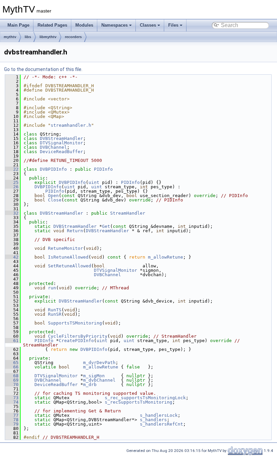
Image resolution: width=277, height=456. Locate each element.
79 (12, 424)
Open (53, 195)
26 (12, 186)
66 (12, 366)
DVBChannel (53, 147)
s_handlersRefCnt (161, 424)
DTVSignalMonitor (61, 142)
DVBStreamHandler (61, 138)
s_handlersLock (159, 415)
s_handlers (153, 419)
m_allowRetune (165, 257)
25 (12, 182)
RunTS (54, 309)
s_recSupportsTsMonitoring (138, 402)
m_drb (90, 384)
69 (12, 380)
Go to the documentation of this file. (43, 69)
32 (12, 213)
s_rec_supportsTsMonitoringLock (145, 397)
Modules (84, 25)
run (52, 287)
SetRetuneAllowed (69, 265)
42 (12, 257)
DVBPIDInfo (53, 169)
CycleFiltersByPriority (77, 336)
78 (12, 419)
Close (54, 199)
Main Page (18, 25)
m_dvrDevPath (99, 362)
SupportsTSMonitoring (75, 323)
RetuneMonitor (65, 248)
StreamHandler (127, 213)
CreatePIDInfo (76, 340)
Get (106, 226)
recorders (73, 37)
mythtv (10, 37)
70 (12, 384)
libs (28, 37)
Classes (148, 25)
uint (94, 182)
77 (12, 415)
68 (12, 375)
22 (12, 169)
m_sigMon (94, 375)
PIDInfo (103, 169)
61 (12, 340)
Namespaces (114, 25)
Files (173, 25)
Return (75, 230)
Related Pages (52, 25)
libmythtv (48, 37)
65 (12, 362)
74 (12, 402)
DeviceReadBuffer (61, 151)
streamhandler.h (71, 125)
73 (12, 397)
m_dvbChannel (99, 380)
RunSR (54, 314)
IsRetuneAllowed (68, 257)
